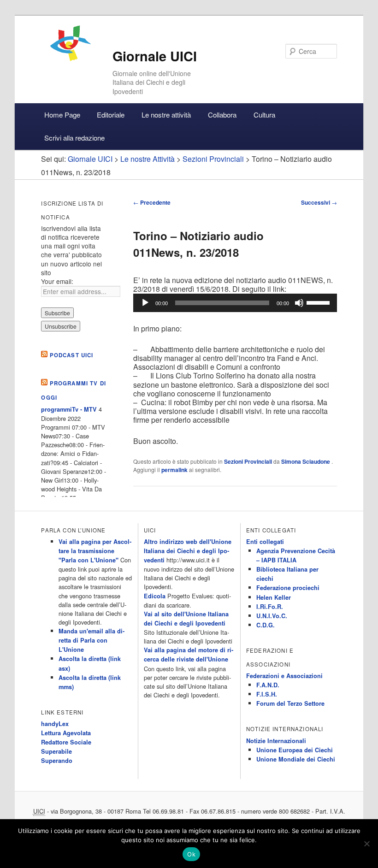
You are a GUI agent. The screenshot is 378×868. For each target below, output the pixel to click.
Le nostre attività (166, 114)
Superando (56, 760)
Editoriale (110, 114)
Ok (191, 854)
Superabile (56, 751)
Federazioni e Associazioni (284, 676)
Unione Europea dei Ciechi (294, 750)
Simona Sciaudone (306, 461)
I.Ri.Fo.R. (269, 606)
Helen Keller (273, 597)
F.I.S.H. (266, 694)
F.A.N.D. (267, 685)
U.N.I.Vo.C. (271, 616)
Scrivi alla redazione (74, 137)
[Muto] (299, 302)
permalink (174, 470)
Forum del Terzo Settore (290, 703)
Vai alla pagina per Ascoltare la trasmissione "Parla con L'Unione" (95, 550)
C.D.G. (265, 625)
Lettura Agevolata (66, 733)
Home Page (62, 114)
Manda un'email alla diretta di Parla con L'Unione (91, 640)
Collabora (222, 114)
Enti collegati (265, 541)
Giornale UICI (154, 56)
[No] (366, 843)
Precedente (152, 202)
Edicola (154, 596)
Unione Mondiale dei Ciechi (295, 759)
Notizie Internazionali (276, 741)
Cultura (264, 114)
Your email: (57, 281)
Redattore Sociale (66, 742)
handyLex (55, 724)
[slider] (319, 302)
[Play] (145, 302)
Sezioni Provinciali (248, 461)
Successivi (319, 202)
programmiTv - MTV (69, 409)
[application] (235, 303)
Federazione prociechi (287, 588)
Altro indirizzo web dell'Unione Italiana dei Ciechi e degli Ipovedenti (187, 550)
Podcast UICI (72, 355)
